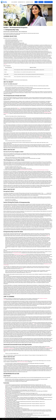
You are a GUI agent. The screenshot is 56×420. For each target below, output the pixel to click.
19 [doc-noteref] (43, 342)
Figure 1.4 (47, 235)
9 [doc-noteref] (7, 183)
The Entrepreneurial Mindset (17, 252)
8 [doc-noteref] (50, 144)
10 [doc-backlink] (5, 397)
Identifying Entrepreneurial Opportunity (25, 169)
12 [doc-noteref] (20, 234)
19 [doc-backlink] (5, 415)
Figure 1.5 (21, 268)
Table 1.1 (5, 64)
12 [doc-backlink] (5, 401)
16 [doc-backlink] (5, 408)
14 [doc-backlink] (5, 405)
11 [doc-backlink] (5, 399)
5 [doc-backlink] (5, 384)
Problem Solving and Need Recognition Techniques (41, 169)
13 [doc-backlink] (5, 403)
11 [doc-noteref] (23, 224)
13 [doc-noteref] (6, 267)
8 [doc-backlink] (5, 393)
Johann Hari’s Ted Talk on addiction (22, 361)
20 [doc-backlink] (5, 417)
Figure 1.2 (18, 108)
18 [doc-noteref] (36, 324)
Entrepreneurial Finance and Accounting (20, 254)
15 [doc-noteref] (37, 299)
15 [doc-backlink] (5, 407)
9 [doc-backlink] (5, 394)
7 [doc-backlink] (5, 392)
